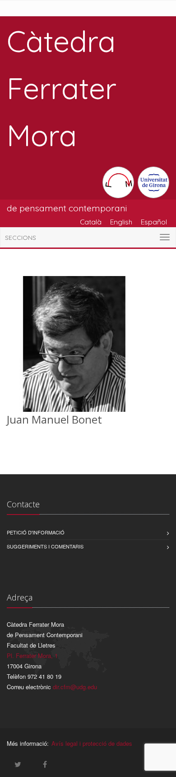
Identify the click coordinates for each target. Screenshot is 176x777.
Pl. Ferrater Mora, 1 (32, 655)
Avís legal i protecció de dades (91, 743)
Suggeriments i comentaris (45, 546)
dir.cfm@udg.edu (75, 686)
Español (154, 221)
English (121, 221)
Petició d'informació (36, 532)
